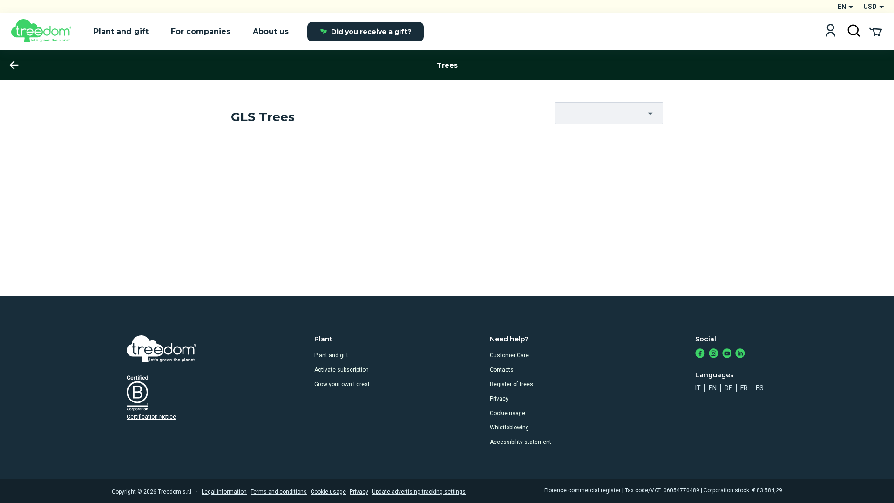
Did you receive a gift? (371, 31)
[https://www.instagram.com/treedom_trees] (713, 354)
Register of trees (511, 384)
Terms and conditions (279, 492)
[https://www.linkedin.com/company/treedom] (740, 354)
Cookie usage (507, 413)
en (713, 388)
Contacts (502, 370)
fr (744, 388)
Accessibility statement (520, 442)
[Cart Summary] (875, 31)
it (698, 388)
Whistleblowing (509, 427)
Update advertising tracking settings (419, 492)
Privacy (499, 398)
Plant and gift (331, 355)
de (728, 388)
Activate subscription (341, 370)
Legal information (224, 492)
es (760, 388)
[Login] (830, 31)
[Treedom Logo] (45, 31)
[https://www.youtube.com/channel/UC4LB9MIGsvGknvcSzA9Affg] (727, 354)
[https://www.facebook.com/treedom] (700, 354)
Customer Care (509, 355)
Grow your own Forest (342, 384)
